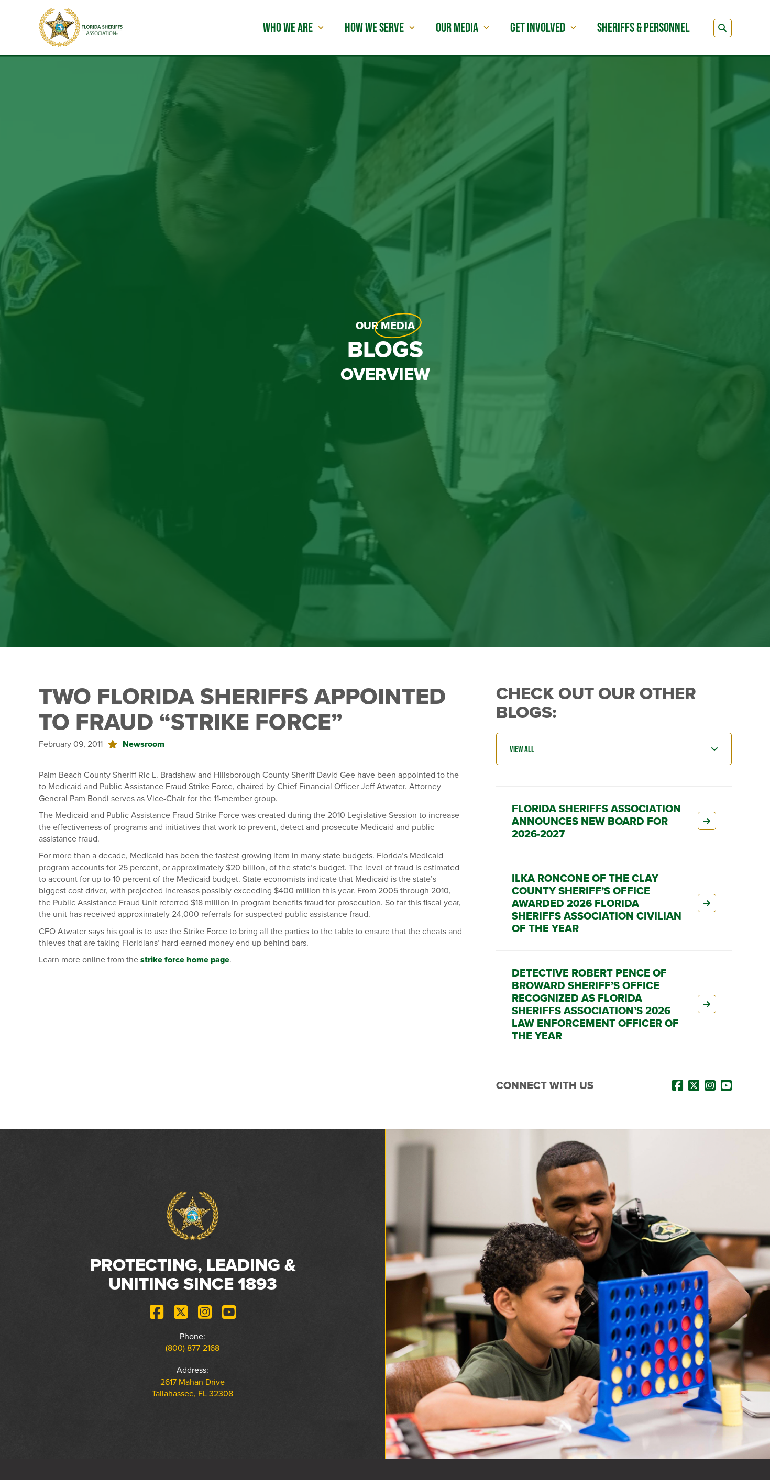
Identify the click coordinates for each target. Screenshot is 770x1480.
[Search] (722, 28)
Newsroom (143, 744)
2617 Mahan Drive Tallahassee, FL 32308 (192, 1387)
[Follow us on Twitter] (181, 1312)
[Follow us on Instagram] (205, 1312)
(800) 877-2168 (192, 1348)
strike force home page (184, 960)
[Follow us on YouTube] (229, 1312)
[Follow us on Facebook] (156, 1312)
